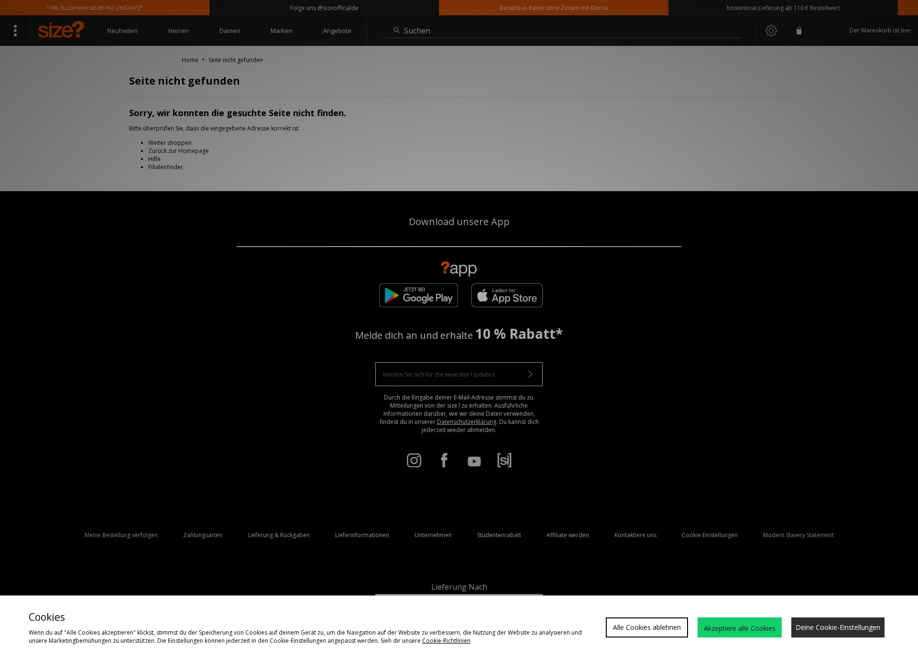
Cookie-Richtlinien (446, 641)
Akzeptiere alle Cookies (740, 628)
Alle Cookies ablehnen (647, 627)
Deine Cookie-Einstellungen (838, 627)
